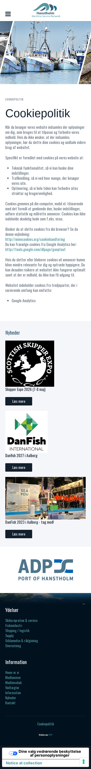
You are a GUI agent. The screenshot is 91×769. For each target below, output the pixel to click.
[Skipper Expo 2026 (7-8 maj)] (29, 363)
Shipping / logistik (17, 630)
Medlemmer (13, 677)
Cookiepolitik (45, 723)
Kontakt (10, 702)
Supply (9, 635)
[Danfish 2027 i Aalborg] (26, 431)
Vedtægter (12, 687)
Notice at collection (24, 763)
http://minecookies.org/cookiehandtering (35, 239)
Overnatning (13, 645)
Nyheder (10, 697)
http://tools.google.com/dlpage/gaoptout (35, 249)
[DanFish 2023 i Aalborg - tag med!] (45, 497)
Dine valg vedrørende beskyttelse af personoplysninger (50, 753)
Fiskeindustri (13, 625)
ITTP (50, 734)
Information (13, 692)
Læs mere (18, 401)
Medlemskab (13, 682)
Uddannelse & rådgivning (21, 640)
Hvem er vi (12, 672)
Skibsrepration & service (21, 620)
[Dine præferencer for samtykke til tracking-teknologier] (84, 762)
